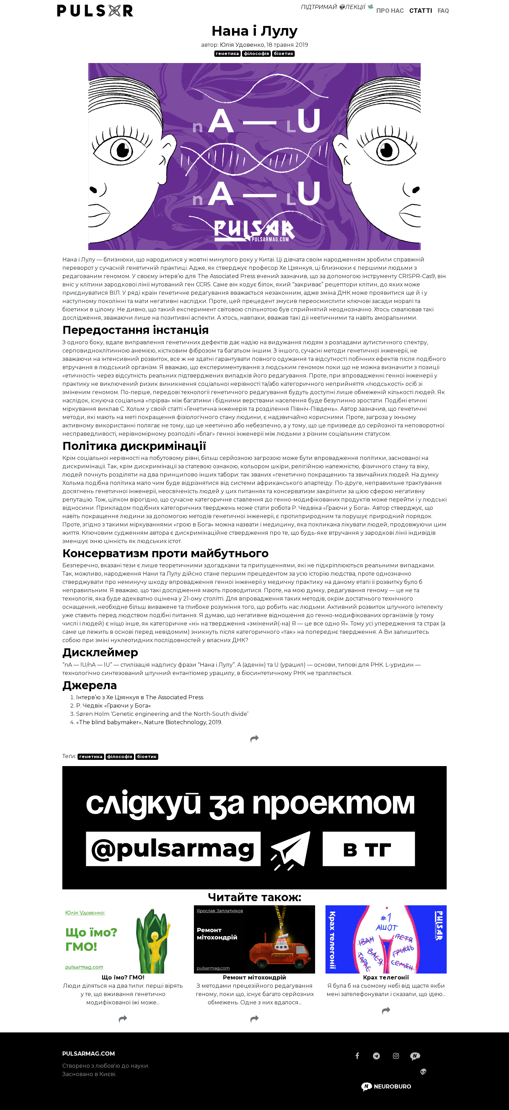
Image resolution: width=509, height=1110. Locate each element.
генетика (227, 53)
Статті (420, 10)
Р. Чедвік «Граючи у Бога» (113, 705)
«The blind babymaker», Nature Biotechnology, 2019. (149, 722)
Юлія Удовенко (242, 45)
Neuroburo (391, 1086)
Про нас (390, 10)
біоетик (283, 53)
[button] (254, 739)
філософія (256, 53)
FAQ (443, 10)
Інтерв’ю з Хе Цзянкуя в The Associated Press (139, 697)
